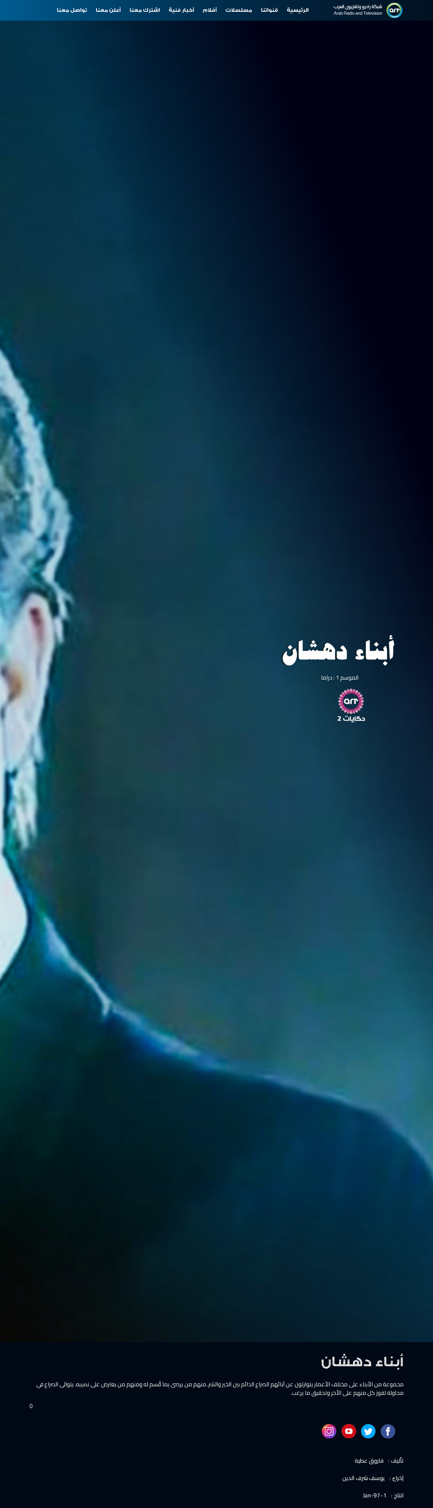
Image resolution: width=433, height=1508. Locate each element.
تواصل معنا (72, 10)
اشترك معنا (145, 10)
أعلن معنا (108, 10)
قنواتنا (269, 10)
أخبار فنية (181, 10)
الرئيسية (298, 10)
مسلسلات (239, 10)
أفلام (210, 10)
